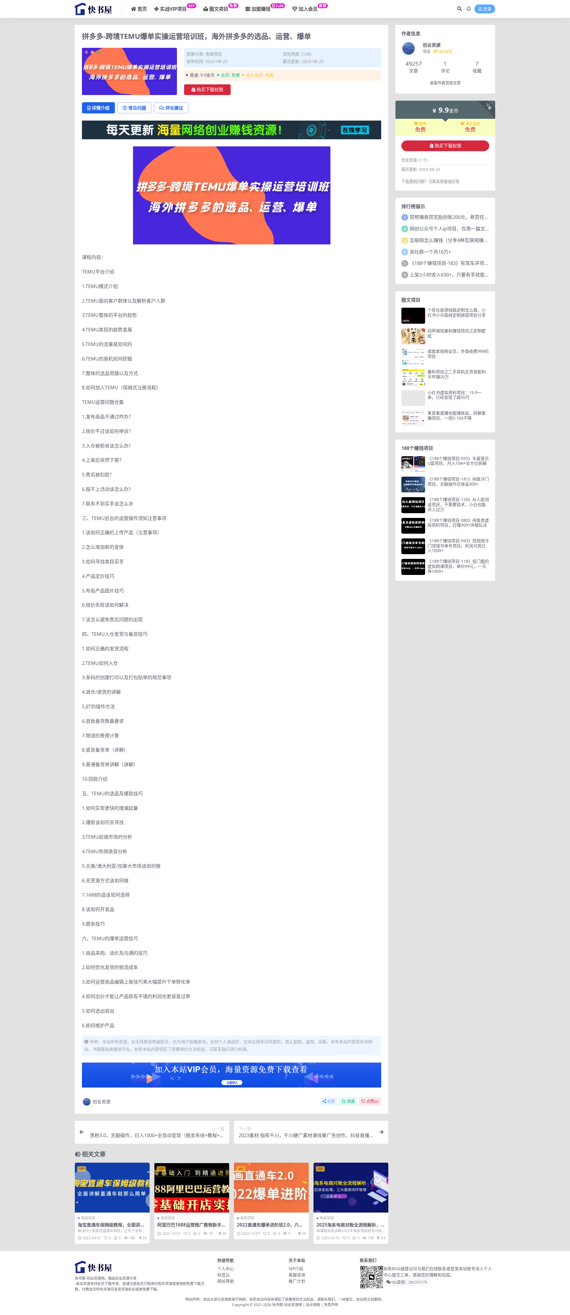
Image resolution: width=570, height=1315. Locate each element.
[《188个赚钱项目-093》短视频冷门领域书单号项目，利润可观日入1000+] (413, 546)
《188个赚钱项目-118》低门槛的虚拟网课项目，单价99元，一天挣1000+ (458, 566)
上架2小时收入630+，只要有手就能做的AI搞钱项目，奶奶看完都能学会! (486, 274)
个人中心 (225, 1268)
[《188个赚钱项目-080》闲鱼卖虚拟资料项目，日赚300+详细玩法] (413, 526)
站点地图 (313, 1304)
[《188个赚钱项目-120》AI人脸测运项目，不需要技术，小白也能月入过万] (413, 505)
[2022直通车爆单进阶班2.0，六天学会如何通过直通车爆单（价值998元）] (271, 1188)
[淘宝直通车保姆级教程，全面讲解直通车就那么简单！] (112, 1188)
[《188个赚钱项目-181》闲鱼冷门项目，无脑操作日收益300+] (413, 484)
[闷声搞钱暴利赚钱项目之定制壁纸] (413, 336)
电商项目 (213, 54)
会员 (423, 124)
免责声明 (331, 1304)
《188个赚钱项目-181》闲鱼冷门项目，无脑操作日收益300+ (458, 481)
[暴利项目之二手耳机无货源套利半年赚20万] (413, 377)
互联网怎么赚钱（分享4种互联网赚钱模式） (456, 240)
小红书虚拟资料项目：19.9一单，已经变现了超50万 (455, 395)
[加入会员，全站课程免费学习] (231, 129)
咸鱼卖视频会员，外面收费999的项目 (458, 353)
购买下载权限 (210, 89)
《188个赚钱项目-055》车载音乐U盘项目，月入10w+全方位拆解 (458, 461)
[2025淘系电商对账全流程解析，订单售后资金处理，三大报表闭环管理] (351, 1188)
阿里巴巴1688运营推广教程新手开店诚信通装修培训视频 (191, 1227)
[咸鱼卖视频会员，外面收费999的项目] (413, 357)
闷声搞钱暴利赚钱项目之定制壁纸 (457, 333)
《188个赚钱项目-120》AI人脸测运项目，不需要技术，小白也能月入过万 (458, 504)
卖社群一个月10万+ (430, 252)
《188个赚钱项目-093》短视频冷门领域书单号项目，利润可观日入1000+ (458, 546)
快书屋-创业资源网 (287, 1304)
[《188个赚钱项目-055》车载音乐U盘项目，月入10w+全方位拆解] (413, 464)
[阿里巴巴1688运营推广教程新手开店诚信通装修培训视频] (191, 1188)
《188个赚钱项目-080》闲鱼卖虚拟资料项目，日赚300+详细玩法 (458, 522)
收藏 (351, 1101)
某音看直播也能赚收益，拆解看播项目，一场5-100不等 (457, 415)
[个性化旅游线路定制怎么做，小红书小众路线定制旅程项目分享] (413, 315)
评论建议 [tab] (174, 108)
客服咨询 (297, 1275)
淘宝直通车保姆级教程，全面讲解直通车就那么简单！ (111, 1227)
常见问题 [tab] (137, 108)
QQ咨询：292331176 (409, 1282)
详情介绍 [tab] (101, 108)
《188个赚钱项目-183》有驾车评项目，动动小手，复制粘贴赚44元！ (483, 263)
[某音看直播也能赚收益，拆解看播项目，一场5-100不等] (413, 418)
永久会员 (473, 124)
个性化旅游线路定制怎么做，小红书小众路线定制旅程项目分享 (457, 312)
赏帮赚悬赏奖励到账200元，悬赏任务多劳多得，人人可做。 (473, 217)
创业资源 (101, 1101)
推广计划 (297, 1281)
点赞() (372, 1101)
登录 (487, 9)
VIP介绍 (296, 1268)
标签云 (223, 1275)
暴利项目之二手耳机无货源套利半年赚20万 (457, 374)
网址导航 (225, 1281)
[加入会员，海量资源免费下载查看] (231, 1077)
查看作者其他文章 (445, 83)
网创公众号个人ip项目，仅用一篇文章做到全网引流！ (466, 228)
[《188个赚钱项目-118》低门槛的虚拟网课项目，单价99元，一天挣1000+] (413, 567)
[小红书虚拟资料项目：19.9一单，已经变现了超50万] (413, 398)
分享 (331, 1101)
